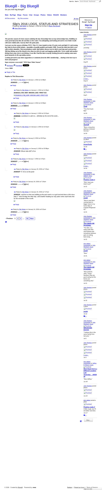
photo (91, 102)
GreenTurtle (88, 144)
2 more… (86, 78)
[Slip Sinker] (8, 27)
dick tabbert (87, 243)
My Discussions (23, 18)
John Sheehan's (89, 101)
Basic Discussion (54, 26)
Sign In (76, 1)
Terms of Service (92, 487)
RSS (6, 222)
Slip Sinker (23, 26)
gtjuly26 (86, 125)
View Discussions (20, 28)
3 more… (86, 355)
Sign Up (71, 1)
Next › (32, 218)
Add (77, 19)
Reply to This (10, 72)
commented (87, 101)
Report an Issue (79, 487)
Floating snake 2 (89, 180)
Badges (69, 487)
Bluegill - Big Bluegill (22, 6)
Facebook (19, 65)
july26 (86, 198)
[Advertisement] (86, 453)
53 (27, 218)
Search (100, 1)
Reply (13, 85)
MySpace (10, 65)
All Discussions (10, 18)
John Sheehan (88, 34)
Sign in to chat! (88, 489)
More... (88, 420)
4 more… (86, 166)
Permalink (12, 80)
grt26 (85, 106)
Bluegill (20, 487)
